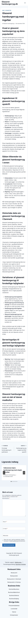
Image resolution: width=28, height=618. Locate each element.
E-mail (5, 528)
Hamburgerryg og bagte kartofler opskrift (21, 449)
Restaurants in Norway (14, 582)
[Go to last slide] (4, 472)
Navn (5, 521)
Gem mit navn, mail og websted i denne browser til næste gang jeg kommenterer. (14, 540)
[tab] (12, 481)
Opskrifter (8, 10)
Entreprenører (14, 615)
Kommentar (6, 498)
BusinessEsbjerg (14, 598)
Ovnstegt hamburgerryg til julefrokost (6, 449)
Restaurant (14, 572)
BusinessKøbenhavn (14, 592)
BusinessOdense (14, 595)
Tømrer (14, 612)
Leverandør (14, 608)
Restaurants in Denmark (14, 579)
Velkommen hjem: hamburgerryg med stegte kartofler (12, 470)
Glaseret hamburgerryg (9, 23)
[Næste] (24, 472)
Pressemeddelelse (14, 605)
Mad (3, 10)
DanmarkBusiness (14, 589)
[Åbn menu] (25, 3)
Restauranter (14, 576)
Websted (5, 535)
